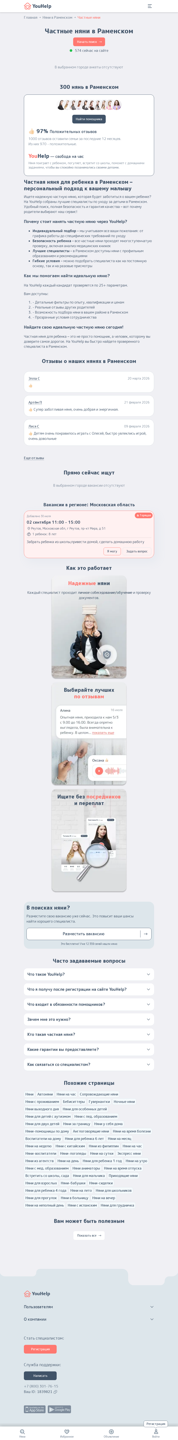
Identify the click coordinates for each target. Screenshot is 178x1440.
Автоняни (45, 1094)
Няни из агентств (39, 1160)
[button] (89, 974)
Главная (30, 17)
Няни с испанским (82, 1205)
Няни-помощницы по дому (47, 1131)
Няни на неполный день (44, 1205)
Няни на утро (136, 1160)
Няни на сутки (101, 1153)
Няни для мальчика (89, 1175)
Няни (29, 1094)
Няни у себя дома (108, 1123)
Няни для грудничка (117, 1205)
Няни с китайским (70, 1146)
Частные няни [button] (88, 17)
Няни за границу (76, 1123)
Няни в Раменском (57, 17)
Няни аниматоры (86, 1168)
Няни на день (68, 1160)
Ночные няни (124, 1101)
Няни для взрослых (41, 1183)
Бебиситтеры (74, 1101)
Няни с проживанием (42, 1101)
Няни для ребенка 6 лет (84, 1138)
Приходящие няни (123, 1175)
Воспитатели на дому (43, 1138)
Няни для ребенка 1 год (102, 1160)
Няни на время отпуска (123, 1168)
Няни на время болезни (132, 1131)
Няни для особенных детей (85, 1109)
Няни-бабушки (73, 1183)
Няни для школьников (114, 1190)
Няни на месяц (119, 1138)
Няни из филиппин (104, 1146)
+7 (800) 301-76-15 (41, 1386)
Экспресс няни (129, 1153)
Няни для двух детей (42, 1123)
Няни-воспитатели (40, 1153)
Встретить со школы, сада (47, 1175)
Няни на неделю (38, 1146)
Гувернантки (99, 1101)
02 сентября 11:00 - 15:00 (53, 522)
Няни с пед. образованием (95, 1116)
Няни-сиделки (101, 1183)
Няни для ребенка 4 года (45, 1190)
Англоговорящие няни (91, 1131)
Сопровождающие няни (99, 1094)
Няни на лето (81, 1190)
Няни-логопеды (73, 1153)
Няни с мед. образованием (47, 1168)
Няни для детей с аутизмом (48, 1116)
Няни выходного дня (42, 1109)
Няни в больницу (74, 1197)
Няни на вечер (103, 1197)
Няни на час (66, 1094)
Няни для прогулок (41, 1197)
